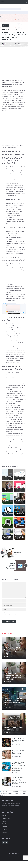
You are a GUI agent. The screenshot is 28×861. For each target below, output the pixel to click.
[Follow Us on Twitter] (6, 842)
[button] (26, 2)
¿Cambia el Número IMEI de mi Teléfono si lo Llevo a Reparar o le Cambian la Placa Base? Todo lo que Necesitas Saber (18, 766)
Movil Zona (9, 373)
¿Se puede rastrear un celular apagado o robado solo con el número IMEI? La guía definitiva (19, 780)
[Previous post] (2, 553)
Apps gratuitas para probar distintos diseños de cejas (18, 752)
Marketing (4, 829)
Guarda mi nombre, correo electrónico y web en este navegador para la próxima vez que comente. (14, 614)
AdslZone (8, 448)
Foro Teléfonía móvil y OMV (13, 417)
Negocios (4, 815)
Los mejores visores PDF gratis (17, 552)
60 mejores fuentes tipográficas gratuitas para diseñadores (10, 565)
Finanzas (4, 826)
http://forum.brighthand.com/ (18, 187)
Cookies (11, 857)
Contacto (5, 857)
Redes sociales (6, 818)
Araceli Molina (10, 43)
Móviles (5, 25)
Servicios (4, 824)
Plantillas (4, 832)
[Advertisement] (14, 65)
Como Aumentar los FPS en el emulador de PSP (18, 740)
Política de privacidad (19, 857)
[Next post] (26, 565)
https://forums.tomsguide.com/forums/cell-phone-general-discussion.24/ (15, 290)
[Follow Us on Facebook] (3, 842)
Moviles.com (9, 433)
